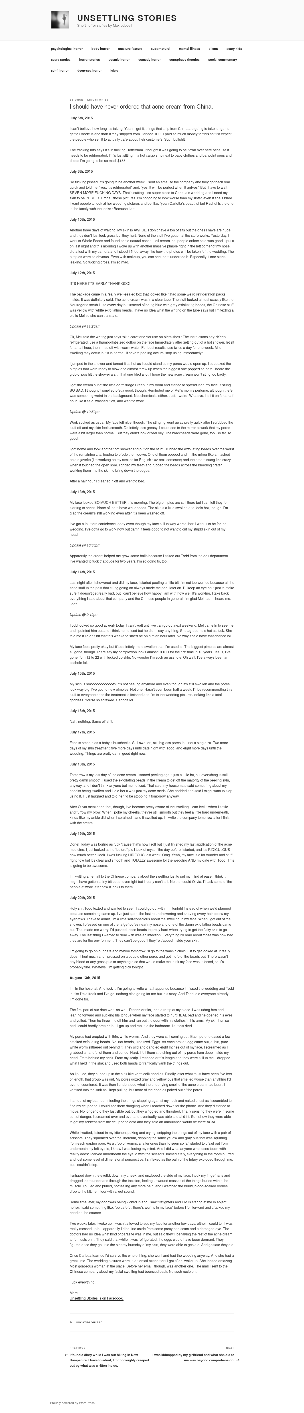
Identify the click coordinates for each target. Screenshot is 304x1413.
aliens (213, 48)
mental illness (189, 48)
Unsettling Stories (127, 17)
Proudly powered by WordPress (72, 1403)
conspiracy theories (184, 59)
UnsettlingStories (92, 99)
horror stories (89, 59)
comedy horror (149, 59)
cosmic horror (119, 59)
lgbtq (114, 70)
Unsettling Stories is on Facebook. (97, 1298)
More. (74, 1292)
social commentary (222, 59)
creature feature (130, 48)
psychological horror (67, 48)
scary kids (234, 48)
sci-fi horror (60, 70)
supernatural (160, 48)
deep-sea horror (89, 70)
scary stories (61, 59)
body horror (100, 48)
